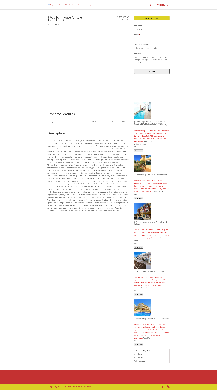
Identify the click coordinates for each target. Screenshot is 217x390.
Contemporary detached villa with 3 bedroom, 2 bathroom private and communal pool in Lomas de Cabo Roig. (151, 123)
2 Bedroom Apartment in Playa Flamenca (151, 318)
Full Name (139, 25)
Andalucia (138, 354)
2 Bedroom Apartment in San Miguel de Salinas (151, 223)
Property (160, 5)
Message (137, 53)
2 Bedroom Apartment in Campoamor (150, 175)
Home (150, 5)
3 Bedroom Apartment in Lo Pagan (149, 271)
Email (137, 35)
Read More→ (149, 141)
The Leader (87, 387)
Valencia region (140, 361)
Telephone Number (141, 44)
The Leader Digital (64, 387)
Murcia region (139, 357)
